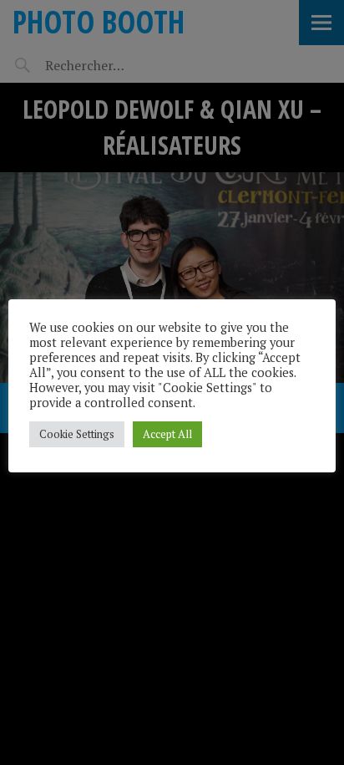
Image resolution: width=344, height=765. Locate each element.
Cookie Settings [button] (76, 433)
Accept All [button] (167, 433)
